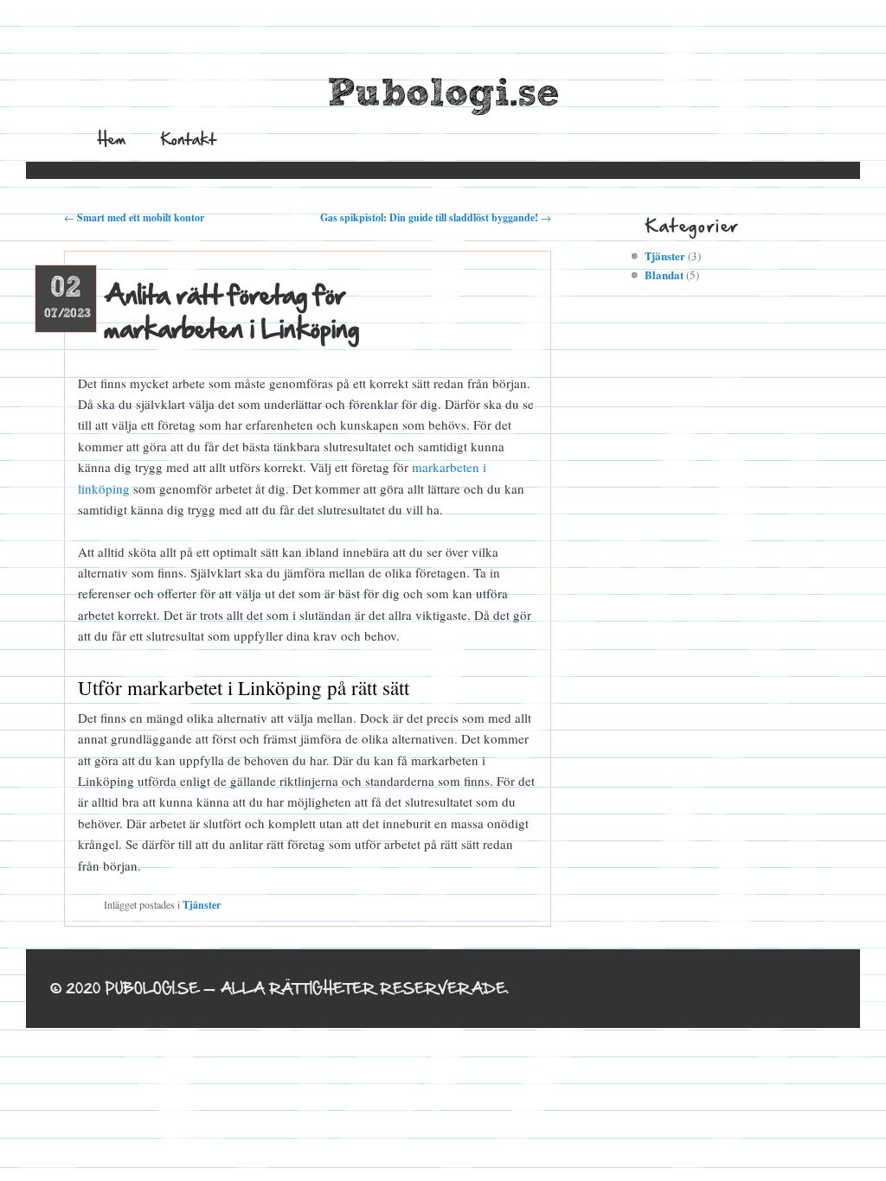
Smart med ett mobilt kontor (134, 217)
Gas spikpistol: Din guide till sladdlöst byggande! (435, 217)
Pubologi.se (443, 94)
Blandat (664, 274)
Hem (111, 138)
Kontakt (188, 138)
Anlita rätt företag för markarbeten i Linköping (231, 311)
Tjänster (202, 904)
